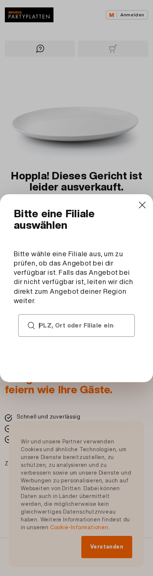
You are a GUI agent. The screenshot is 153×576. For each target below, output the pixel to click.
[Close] (142, 205)
